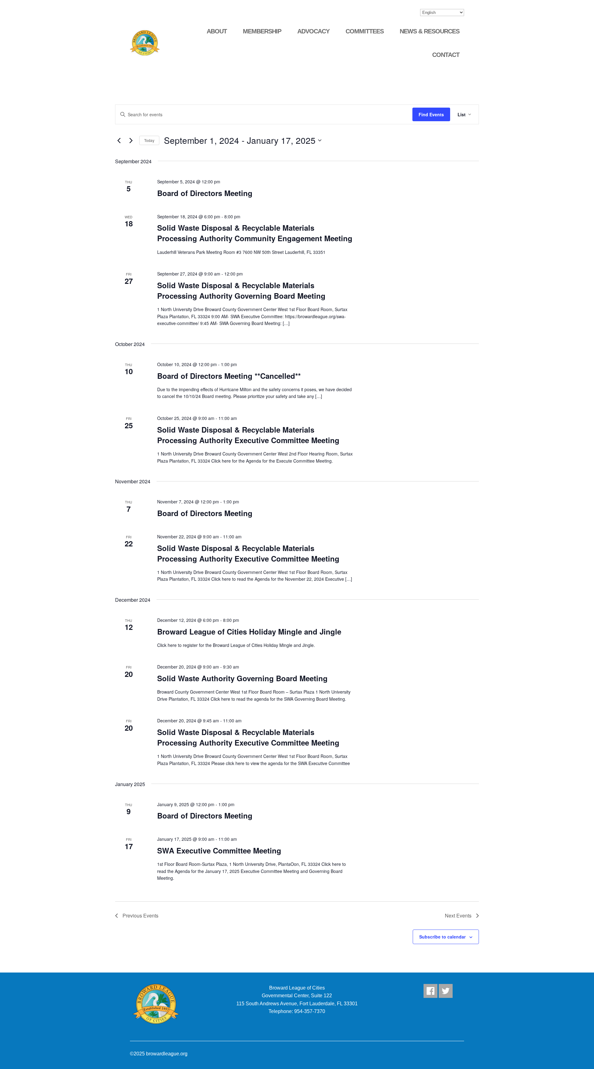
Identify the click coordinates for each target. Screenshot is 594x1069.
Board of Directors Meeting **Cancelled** (229, 375)
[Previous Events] (119, 140)
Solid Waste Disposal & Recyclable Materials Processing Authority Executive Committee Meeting (248, 434)
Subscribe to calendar (442, 937)
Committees (365, 31)
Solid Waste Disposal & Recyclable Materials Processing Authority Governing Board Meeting (241, 290)
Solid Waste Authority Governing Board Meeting (242, 678)
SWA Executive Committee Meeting (219, 850)
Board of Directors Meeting (204, 193)
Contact (445, 54)
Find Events (431, 114)
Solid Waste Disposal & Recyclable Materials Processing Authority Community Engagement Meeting (254, 232)
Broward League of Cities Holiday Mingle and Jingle (249, 631)
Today (149, 140)
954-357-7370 (309, 1011)
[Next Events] (131, 140)
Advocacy (313, 31)
